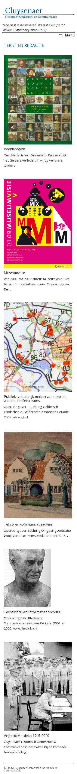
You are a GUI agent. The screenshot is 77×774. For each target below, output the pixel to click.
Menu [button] (70, 35)
